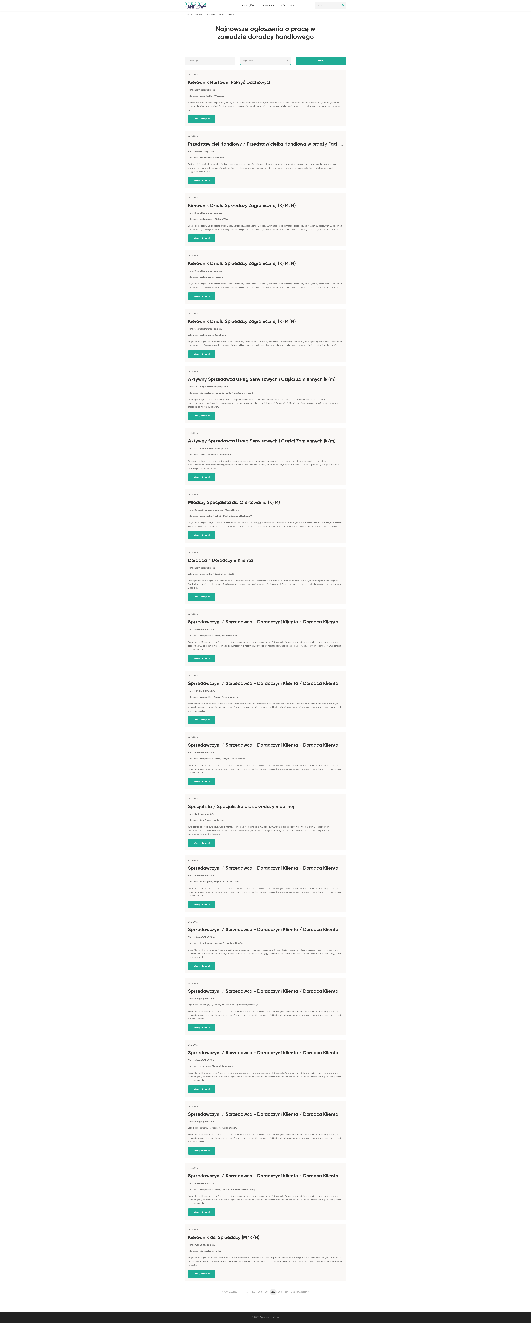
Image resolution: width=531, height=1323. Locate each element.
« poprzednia (229, 1292)
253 (280, 1292)
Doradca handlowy (193, 14)
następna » (302, 1292)
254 (286, 1292)
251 (266, 1292)
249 (253, 1292)
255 (293, 1292)
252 (273, 1292)
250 (260, 1292)
